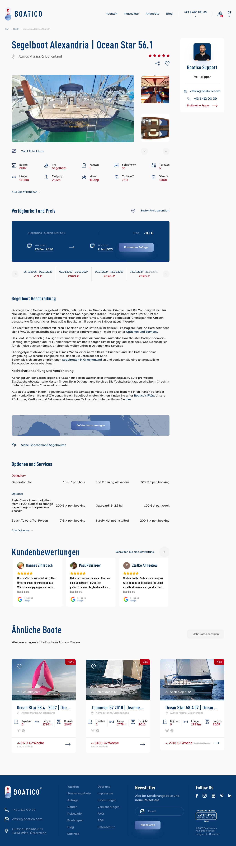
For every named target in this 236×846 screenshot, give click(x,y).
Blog (169, 13)
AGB (101, 820)
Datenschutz (106, 827)
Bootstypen (75, 820)
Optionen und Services (141, 331)
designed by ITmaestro (207, 834)
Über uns (104, 786)
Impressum (105, 793)
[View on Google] (20, 565)
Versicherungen (109, 807)
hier (128, 399)
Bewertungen (107, 800)
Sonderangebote (79, 793)
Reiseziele (131, 13)
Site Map (73, 833)
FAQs (101, 813)
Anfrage (72, 800)
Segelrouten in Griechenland (82, 359)
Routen (72, 807)
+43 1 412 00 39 (195, 12)
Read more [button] (23, 591)
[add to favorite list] (19, 666)
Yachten (111, 13)
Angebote (152, 13)
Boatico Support (202, 67)
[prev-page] (144, 151)
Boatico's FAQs (144, 395)
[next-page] (166, 151)
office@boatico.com (205, 91)
